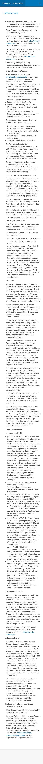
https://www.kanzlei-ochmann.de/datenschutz (19, 734)
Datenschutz (10, 13)
